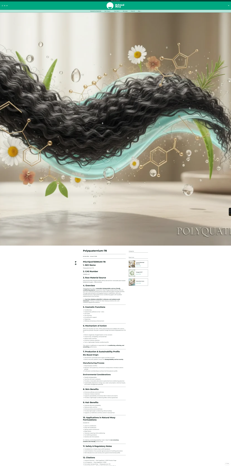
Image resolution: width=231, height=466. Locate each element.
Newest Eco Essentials (95, 11)
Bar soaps (125, 11)
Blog (139, 11)
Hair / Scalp (107, 11)
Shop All (133, 11)
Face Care (116, 11)
